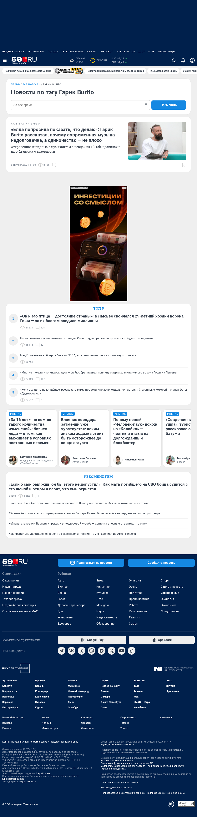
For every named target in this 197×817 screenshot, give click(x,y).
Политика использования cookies (119, 782)
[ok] (81, 651)
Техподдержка (12, 599)
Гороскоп (107, 51)
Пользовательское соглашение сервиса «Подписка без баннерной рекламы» (143, 793)
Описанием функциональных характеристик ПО (127, 763)
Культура (102, 593)
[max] (101, 651)
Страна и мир (170, 593)
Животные (65, 617)
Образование (105, 623)
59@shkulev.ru (43, 773)
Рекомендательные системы (116, 787)
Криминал (103, 586)
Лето (99, 599)
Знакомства (36, 51)
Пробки (99, 60)
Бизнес (63, 586)
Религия (134, 617)
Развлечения (138, 611)
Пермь (15, 84)
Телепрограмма (72, 51)
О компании (10, 580)
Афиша (92, 51)
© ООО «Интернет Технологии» (20, 804)
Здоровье (64, 623)
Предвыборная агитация (19, 605)
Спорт (165, 580)
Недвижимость (13, 51)
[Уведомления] (183, 60)
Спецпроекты (170, 611)
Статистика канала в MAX (20, 611)
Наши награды (12, 586)
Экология (167, 599)
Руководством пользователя (117, 760)
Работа (133, 605)
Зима (100, 580)
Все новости (31, 84)
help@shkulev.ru (27, 781)
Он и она (135, 580)
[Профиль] (192, 60)
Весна (62, 593)
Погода (53, 51)
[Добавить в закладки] (183, 165)
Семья (133, 623)
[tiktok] (131, 651)
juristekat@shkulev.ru (13, 779)
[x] (111, 651)
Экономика (168, 605)
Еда (60, 611)
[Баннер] (69, 71)
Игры (151, 51)
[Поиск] (174, 60)
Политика (135, 593)
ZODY (141, 51)
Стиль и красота (172, 586)
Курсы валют (126, 51)
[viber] (91, 651)
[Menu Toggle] (4, 60)
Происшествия (139, 599)
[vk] (71, 651)
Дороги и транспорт (71, 605)
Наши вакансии (13, 593)
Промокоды (166, 51)
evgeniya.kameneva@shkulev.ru (117, 744)
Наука (100, 611)
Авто (61, 580)
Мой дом (102, 605)
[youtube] (121, 651)
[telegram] (61, 651)
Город (62, 599)
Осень (133, 586)
